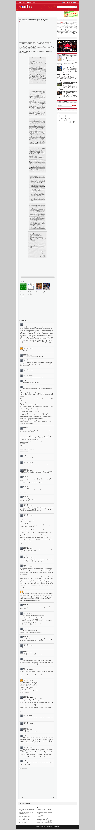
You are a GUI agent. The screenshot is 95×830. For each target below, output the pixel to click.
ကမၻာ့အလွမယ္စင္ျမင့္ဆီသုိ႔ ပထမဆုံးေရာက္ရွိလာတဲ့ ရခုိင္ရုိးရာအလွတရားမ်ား (70, 58)
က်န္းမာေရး (72, 115)
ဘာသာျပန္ (64, 119)
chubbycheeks (26, 347)
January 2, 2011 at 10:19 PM (28, 680)
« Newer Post (21, 797)
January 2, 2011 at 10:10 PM (28, 669)
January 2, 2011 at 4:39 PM (27, 515)
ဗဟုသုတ (59, 119)
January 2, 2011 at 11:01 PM (28, 697)
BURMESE (29, 2)
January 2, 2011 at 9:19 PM (27, 652)
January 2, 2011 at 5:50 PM (27, 566)
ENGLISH (34, 2)
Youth (67, 115)
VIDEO (24, 2)
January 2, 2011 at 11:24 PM (28, 715)
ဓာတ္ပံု (65, 117)
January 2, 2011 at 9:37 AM (27, 370)
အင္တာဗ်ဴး (72, 119)
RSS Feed (70, 2)
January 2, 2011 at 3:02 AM (27, 325)
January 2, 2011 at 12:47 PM (28, 470)
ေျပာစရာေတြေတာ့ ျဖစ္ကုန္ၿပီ (63, 74)
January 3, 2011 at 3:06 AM (27, 729)
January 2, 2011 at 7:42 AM (27, 360)
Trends (63, 115)
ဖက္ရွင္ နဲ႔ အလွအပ (70, 117)
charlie (24, 679)
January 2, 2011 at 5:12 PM (27, 548)
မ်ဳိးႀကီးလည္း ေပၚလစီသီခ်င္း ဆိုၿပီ (70, 66)
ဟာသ (27, 279)
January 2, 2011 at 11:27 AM (28, 386)
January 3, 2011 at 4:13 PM (27, 747)
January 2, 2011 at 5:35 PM (27, 557)
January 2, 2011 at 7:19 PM (27, 613)
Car (58, 115)
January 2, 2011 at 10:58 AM (28, 375)
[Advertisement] (37, 33)
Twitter (75, 2)
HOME (20, 2)
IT (60, 115)
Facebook (65, 2)
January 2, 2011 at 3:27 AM (27, 348)
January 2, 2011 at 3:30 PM (27, 505)
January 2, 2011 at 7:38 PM (27, 628)
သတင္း (68, 119)
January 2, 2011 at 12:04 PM (28, 428)
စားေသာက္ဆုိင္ (60, 117)
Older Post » (53, 797)
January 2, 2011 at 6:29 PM (27, 591)
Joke (25, 279)
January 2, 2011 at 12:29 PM (28, 462)
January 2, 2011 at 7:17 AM (27, 355)
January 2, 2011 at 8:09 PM (27, 645)
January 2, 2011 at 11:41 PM (28, 723)
